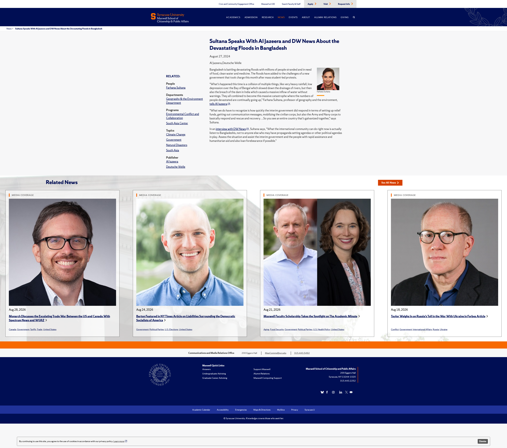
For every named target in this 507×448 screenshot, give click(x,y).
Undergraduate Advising (214, 373)
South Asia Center (177, 123)
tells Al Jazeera (218, 104)
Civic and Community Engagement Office (236, 4)
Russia (436, 329)
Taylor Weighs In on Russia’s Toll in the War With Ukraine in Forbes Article (438, 316)
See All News (388, 182)
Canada (12, 329)
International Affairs (422, 329)
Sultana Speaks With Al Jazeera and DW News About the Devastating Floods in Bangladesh (58, 28)
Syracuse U (310, 409)
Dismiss (482, 441)
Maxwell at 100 (268, 4)
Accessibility (223, 409)
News (281, 17)
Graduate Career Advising (214, 377)
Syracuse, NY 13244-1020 (342, 376)
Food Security (277, 329)
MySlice (281, 409)
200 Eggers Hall (348, 372)
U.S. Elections (171, 329)
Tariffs (33, 329)
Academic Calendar (201, 409)
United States (49, 329)
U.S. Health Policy (321, 329)
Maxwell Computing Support (267, 377)
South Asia (172, 150)
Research (268, 17)
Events (293, 17)
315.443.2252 (348, 380)
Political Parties (156, 329)
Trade (39, 329)
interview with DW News (231, 129)
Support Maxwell (261, 369)
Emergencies (241, 409)
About (306, 17)
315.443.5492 (302, 352)
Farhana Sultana (176, 88)
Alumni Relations (325, 17)
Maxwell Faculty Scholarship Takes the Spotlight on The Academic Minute (310, 316)
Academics (233, 17)
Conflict (395, 329)
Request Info (344, 4)
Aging (266, 329)
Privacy (294, 409)
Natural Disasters (176, 145)
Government (173, 140)
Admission (251, 17)
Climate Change (175, 134)
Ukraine (443, 329)
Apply (311, 4)
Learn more (118, 441)
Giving (345, 17)
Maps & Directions (262, 409)
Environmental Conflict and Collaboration (182, 116)
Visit (325, 4)
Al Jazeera (172, 161)
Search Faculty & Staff (291, 4)
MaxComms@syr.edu (275, 352)
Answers (206, 369)
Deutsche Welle (175, 167)
